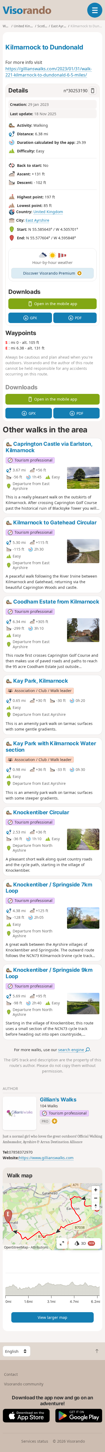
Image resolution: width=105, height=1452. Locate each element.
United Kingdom (48, 211)
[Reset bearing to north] (96, 1206)
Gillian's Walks (58, 1099)
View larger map (52, 1317)
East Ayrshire (37, 220)
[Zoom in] (96, 1190)
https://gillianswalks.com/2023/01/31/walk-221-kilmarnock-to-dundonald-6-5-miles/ (48, 72)
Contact (11, 1374)
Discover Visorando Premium (49, 273)
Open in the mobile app (55, 303)
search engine (71, 1049)
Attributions (39, 1247)
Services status (34, 1441)
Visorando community (23, 1383)
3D (87, 1243)
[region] (52, 1216)
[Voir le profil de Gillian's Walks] (19, 1113)
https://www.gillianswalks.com (46, 1157)
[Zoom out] (96, 1198)
